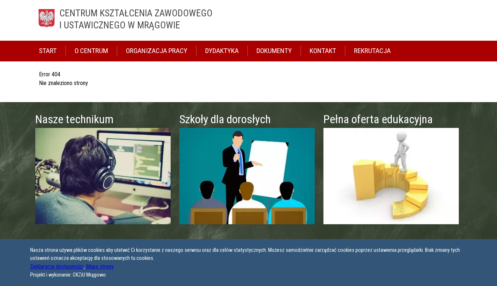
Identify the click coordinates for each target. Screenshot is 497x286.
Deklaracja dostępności (57, 266)
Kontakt (323, 51)
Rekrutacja (372, 51)
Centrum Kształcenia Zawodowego (135, 19)
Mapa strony (100, 266)
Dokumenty (274, 51)
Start (48, 51)
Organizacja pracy (156, 51)
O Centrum (91, 51)
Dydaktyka (222, 51)
